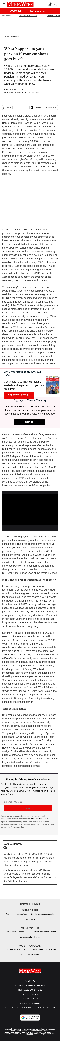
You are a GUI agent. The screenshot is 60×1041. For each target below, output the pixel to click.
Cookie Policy (30, 1001)
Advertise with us (30, 1006)
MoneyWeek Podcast (15, 935)
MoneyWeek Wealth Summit (44, 935)
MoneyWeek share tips (15, 952)
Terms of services (34, 816)
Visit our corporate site (39, 1033)
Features (35, 92)
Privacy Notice (36, 819)
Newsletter (52, 107)
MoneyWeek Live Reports (30, 940)
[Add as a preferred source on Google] (30, 1020)
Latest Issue (30, 922)
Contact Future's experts (30, 988)
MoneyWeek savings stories (44, 952)
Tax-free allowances (28, 16)
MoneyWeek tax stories (30, 957)
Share (9, 107)
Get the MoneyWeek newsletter (44, 917)
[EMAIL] (5, 847)
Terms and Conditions (30, 993)
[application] (30, 509)
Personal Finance (11, 36)
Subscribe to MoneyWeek (16, 917)
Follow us (37, 107)
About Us (30, 984)
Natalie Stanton (15, 89)
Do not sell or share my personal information (30, 1010)
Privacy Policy (30, 997)
